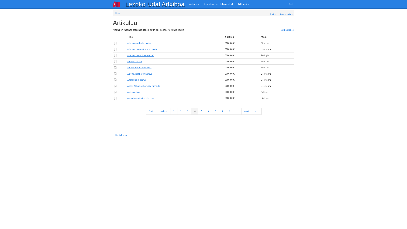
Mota (117, 13)
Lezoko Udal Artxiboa (155, 4)
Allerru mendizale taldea (139, 43)
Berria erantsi (287, 29)
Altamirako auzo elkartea (139, 67)
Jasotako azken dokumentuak (218, 4)
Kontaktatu (121, 135)
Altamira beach (134, 61)
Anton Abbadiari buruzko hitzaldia (143, 85)
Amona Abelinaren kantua (139, 73)
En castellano (286, 14)
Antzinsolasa (133, 92)
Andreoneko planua (136, 79)
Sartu (291, 4)
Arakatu (193, 4)
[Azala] (119, 4)
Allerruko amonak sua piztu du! (142, 49)
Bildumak (243, 4)
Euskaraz (274, 14)
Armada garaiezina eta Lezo (140, 98)
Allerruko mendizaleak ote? (140, 55)
